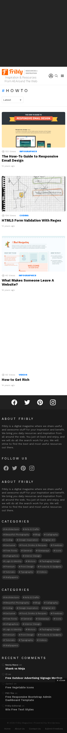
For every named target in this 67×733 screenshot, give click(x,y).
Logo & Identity (13, 561)
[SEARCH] (56, 76)
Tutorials (10, 572)
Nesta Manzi (11, 665)
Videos (23, 375)
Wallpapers (11, 577)
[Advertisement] (33, 33)
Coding (24, 215)
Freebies (57, 545)
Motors (31, 561)
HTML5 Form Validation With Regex (31, 220)
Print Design (27, 566)
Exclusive (10, 545)
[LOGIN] (51, 75)
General (27, 550)
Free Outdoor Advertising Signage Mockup (33, 678)
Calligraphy (52, 534)
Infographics (28, 151)
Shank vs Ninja (15, 668)
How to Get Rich (15, 380)
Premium (10, 566)
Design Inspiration (28, 540)
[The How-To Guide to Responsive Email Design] (33, 130)
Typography (27, 572)
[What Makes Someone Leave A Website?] (33, 254)
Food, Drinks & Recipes (33, 545)
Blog (37, 534)
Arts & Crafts (32, 529)
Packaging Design (51, 561)
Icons (58, 550)
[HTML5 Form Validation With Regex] (33, 194)
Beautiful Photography (17, 534)
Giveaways (43, 550)
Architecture (12, 529)
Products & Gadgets (50, 566)
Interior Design (32, 556)
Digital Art (49, 540)
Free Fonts (11, 550)
